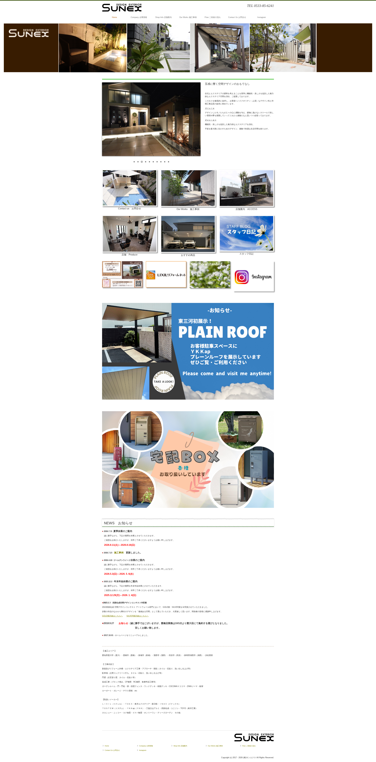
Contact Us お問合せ (237, 17)
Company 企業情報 (139, 17)
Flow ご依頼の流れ (213, 17)
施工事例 (119, 552)
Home (114, 17)
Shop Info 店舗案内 (163, 17)
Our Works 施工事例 (188, 17)
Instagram (261, 17)
